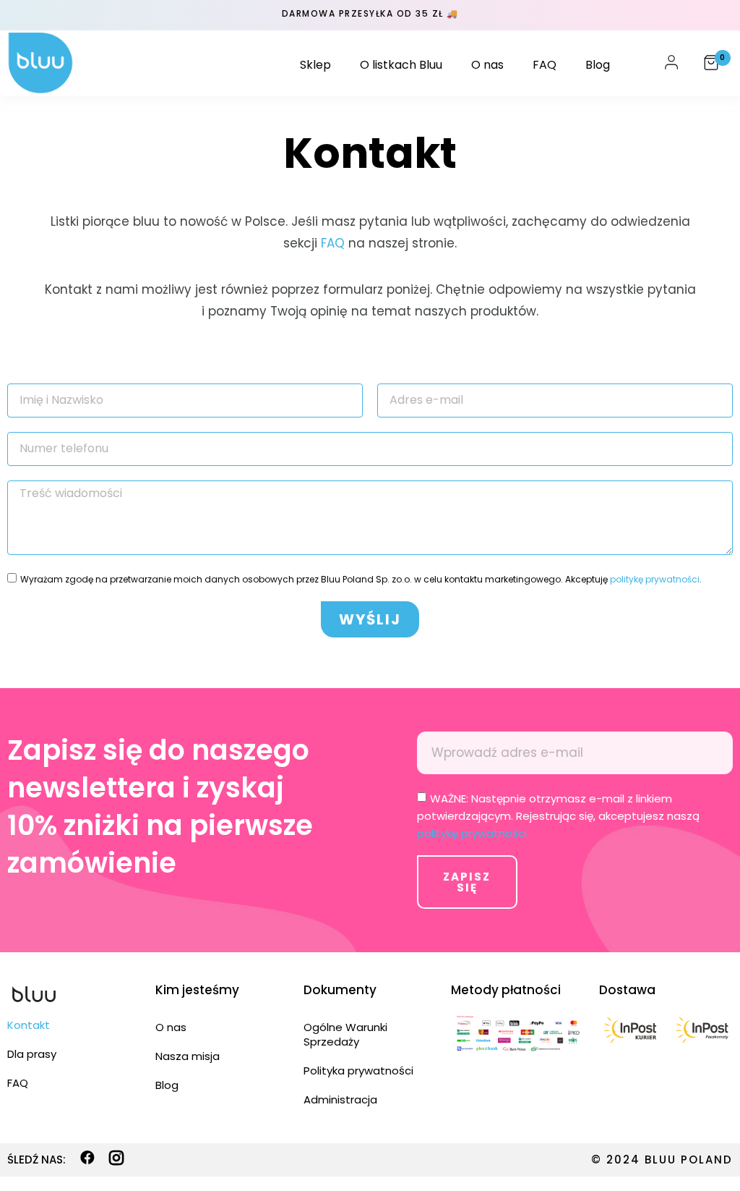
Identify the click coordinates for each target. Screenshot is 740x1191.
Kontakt (28, 1025)
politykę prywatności (655, 579)
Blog (597, 64)
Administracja (340, 1099)
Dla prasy (31, 1053)
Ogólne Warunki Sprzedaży (345, 1034)
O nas (487, 64)
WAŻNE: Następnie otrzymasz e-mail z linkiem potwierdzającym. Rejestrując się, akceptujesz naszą (558, 816)
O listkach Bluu (401, 64)
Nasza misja (187, 1056)
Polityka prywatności (358, 1070)
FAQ (544, 64)
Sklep (315, 64)
